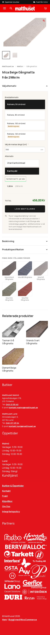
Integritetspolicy (11, 511)
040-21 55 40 (12, 404)
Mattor (20, 66)
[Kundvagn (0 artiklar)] (45, 8)
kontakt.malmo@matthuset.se (23, 407)
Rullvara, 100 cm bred (16, 124)
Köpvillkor (7, 501)
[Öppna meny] (4, 8)
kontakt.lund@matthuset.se (22, 426)
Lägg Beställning (25, 209)
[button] (44, 20)
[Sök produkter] (11, 8)
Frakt (5, 496)
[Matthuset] (25, 8)
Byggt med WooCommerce (23, 619)
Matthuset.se (8, 66)
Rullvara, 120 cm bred (16, 135)
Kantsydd (12, 170)
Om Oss (6, 506)
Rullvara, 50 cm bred (16, 104)
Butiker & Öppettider (13, 485)
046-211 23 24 (12, 423)
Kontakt (6, 490)
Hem (4, 619)
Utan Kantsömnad (16, 162)
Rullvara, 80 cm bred (16, 115)
